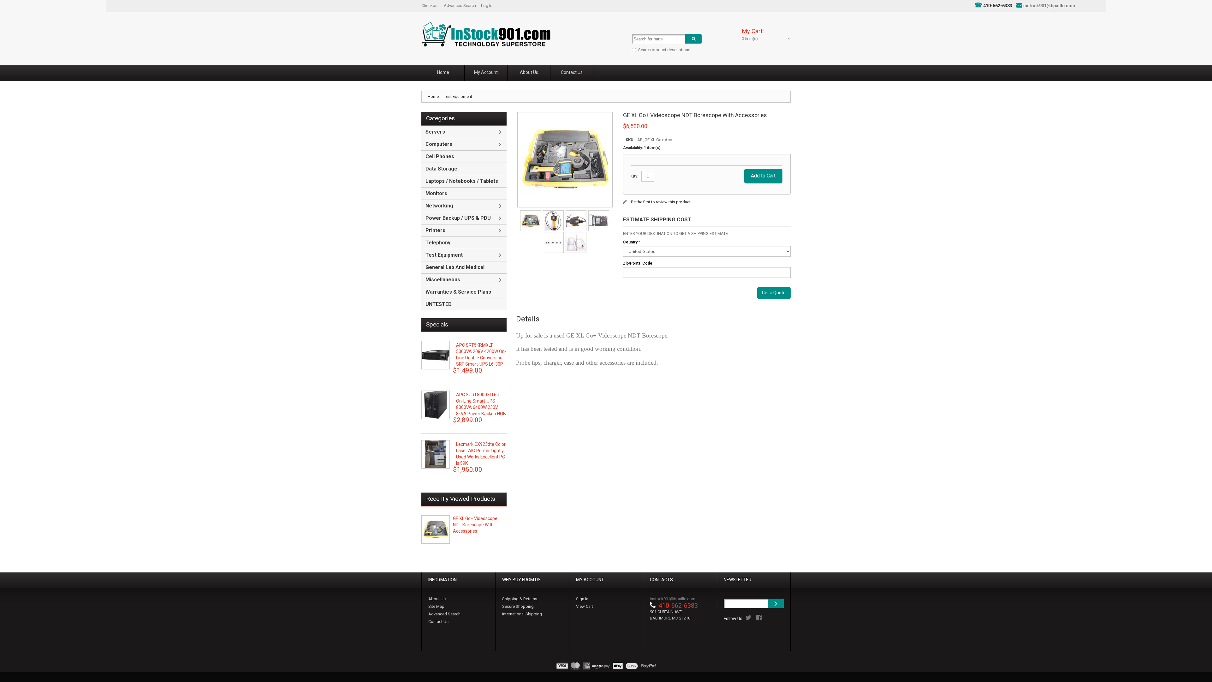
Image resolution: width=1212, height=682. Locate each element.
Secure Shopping (518, 606)
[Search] (693, 39)
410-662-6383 (997, 5)
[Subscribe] (776, 603)
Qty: (634, 176)
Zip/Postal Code (637, 263)
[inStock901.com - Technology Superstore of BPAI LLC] (485, 34)
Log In (486, 5)
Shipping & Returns (519, 598)
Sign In (582, 598)
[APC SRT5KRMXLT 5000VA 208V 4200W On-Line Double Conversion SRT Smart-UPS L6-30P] (435, 355)
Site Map (436, 606)
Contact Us (438, 621)
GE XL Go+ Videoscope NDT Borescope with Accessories (475, 525)
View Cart (584, 606)
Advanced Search (460, 5)
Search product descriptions (664, 49)
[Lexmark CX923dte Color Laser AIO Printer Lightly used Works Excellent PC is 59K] (435, 454)
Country (630, 242)
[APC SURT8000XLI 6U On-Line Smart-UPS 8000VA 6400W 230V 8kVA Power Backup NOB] (435, 405)
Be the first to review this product (661, 202)
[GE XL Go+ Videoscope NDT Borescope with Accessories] (531, 212)
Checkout (430, 5)
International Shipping (522, 614)
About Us (437, 598)
